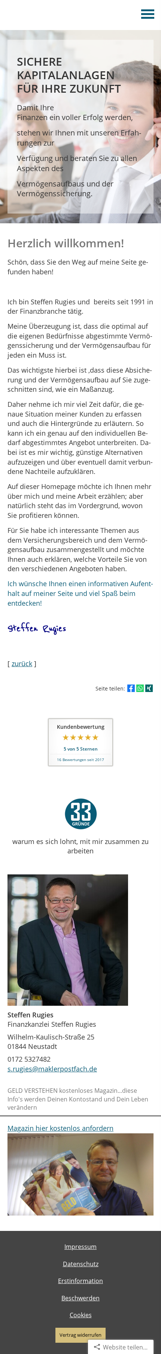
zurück (22, 663)
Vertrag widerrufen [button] (80, 1334)
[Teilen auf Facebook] (131, 688)
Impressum (80, 1247)
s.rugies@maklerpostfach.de (52, 1068)
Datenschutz (80, 1264)
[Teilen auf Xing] (149, 688)
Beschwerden (80, 1298)
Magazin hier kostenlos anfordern (60, 1128)
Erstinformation (80, 1281)
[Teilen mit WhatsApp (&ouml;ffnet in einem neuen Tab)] (140, 688)
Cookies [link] (81, 1315)
